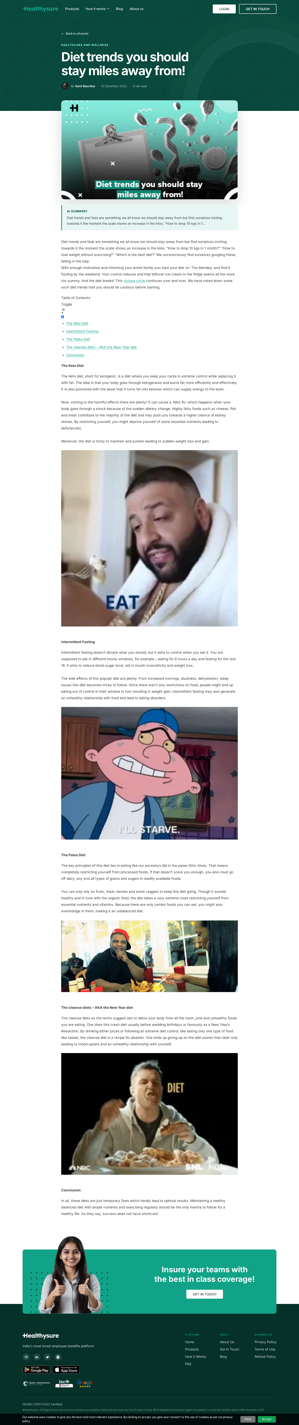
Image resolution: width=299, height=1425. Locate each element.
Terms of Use (265, 1349)
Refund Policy (265, 1357)
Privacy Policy (265, 1342)
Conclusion (75, 355)
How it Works (195, 1357)
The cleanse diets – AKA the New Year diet (101, 347)
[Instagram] (58, 1357)
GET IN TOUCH (258, 9)
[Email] (26, 1357)
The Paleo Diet (78, 339)
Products (192, 1349)
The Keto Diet (77, 323)
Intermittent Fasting (82, 331)
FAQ (188, 1364)
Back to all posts (74, 33)
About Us (227, 1342)
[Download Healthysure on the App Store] (66, 1369)
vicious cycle (134, 281)
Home (189, 1342)
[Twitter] (47, 1357)
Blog (223, 1357)
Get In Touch (229, 1349)
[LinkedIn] (36, 1357)
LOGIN (224, 9)
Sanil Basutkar (85, 86)
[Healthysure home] (41, 9)
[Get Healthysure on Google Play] (36, 1369)
